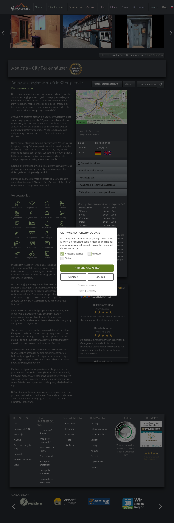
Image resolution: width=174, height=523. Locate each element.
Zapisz (101, 277)
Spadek (73, 277)
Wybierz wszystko (87, 268)
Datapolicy (91, 291)
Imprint (81, 291)
